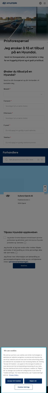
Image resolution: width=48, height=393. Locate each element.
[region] (23, 370)
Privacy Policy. (14, 375)
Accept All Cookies (14, 381)
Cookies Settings (24, 387)
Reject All (33, 381)
